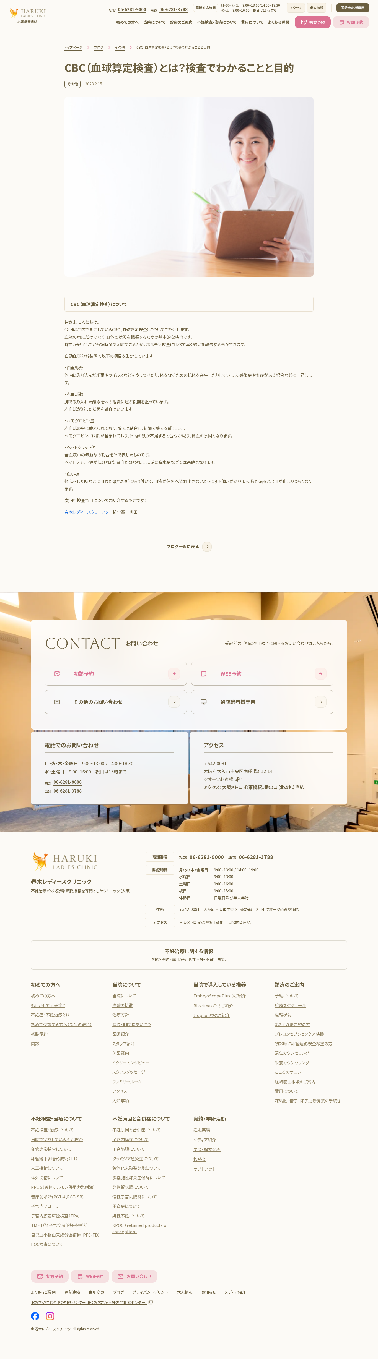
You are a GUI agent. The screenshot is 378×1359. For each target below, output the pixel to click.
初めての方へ (127, 22)
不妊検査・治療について (217, 22)
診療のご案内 (181, 22)
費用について (252, 22)
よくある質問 (278, 22)
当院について (154, 22)
